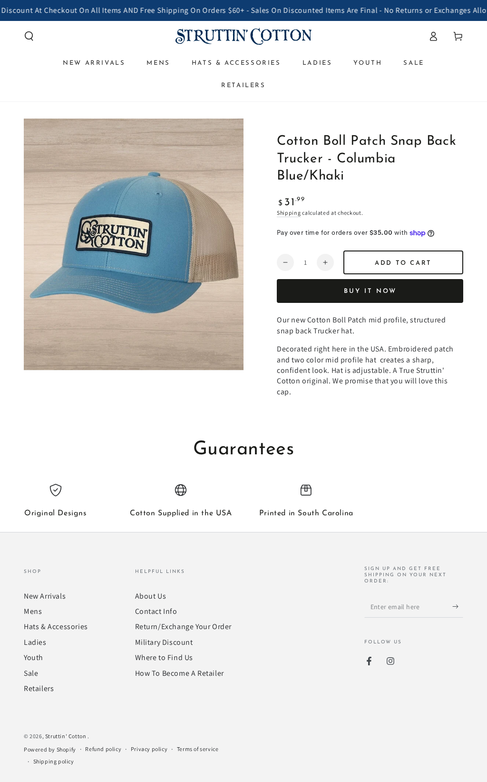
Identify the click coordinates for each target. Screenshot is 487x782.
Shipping (289, 212)
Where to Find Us (164, 657)
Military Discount (164, 642)
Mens (33, 611)
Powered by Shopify (50, 749)
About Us (150, 596)
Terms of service (198, 748)
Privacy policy (149, 748)
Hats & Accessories (56, 627)
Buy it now (370, 291)
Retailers (39, 688)
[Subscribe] (457, 606)
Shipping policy (53, 761)
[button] (29, 36)
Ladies (35, 642)
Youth (33, 657)
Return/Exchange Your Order (183, 627)
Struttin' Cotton (66, 736)
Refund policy (103, 748)
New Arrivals (45, 596)
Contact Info (156, 611)
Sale (31, 673)
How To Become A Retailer (179, 673)
